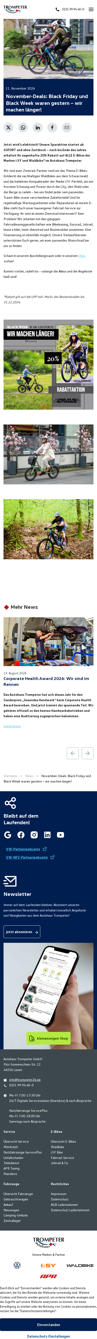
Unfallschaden (13, 1158)
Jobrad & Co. (60, 1163)
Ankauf (8, 1205)
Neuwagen (11, 1210)
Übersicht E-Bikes (63, 1141)
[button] (91, 9)
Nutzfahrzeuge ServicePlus (23, 1152)
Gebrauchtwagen (16, 1199)
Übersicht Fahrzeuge (18, 1194)
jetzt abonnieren (19, 932)
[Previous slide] (73, 753)
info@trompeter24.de (25, 1080)
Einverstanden (48, 1325)
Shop (81, 256)
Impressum (58, 1194)
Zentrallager (12, 1221)
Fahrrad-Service (62, 1158)
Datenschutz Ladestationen (70, 1210)
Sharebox (10, 1174)
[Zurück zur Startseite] (15, 9)
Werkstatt (11, 1147)
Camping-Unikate (16, 1215)
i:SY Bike (57, 1152)
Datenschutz (60, 1199)
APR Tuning (12, 1168)
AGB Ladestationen (64, 1205)
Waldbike (57, 1147)
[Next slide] (87, 753)
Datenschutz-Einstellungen (48, 1336)
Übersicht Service (16, 1141)
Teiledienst (11, 1163)
